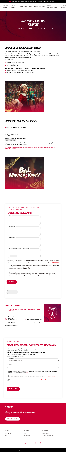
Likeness (46, 450)
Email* (10, 364)
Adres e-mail (12, 237)
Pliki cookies (45, 433)
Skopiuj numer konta (10, 140)
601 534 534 (11, 322)
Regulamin (45, 430)
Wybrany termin (13, 243)
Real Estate (27, 435)
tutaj (27, 372)
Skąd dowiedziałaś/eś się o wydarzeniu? (19, 248)
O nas (6, 428)
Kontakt (44, 428)
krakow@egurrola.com (34, 319)
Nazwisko (11, 221)
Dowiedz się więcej (48, 1)
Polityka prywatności (48, 435)
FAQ (6, 435)
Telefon (10, 232)
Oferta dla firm (28, 428)
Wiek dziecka (12, 226)
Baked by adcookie (40, 450)
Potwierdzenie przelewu (15, 254)
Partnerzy (26, 430)
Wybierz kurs (12, 419)
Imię (10, 215)
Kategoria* (11, 358)
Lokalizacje (8, 433)
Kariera (7, 430)
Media (25, 433)
